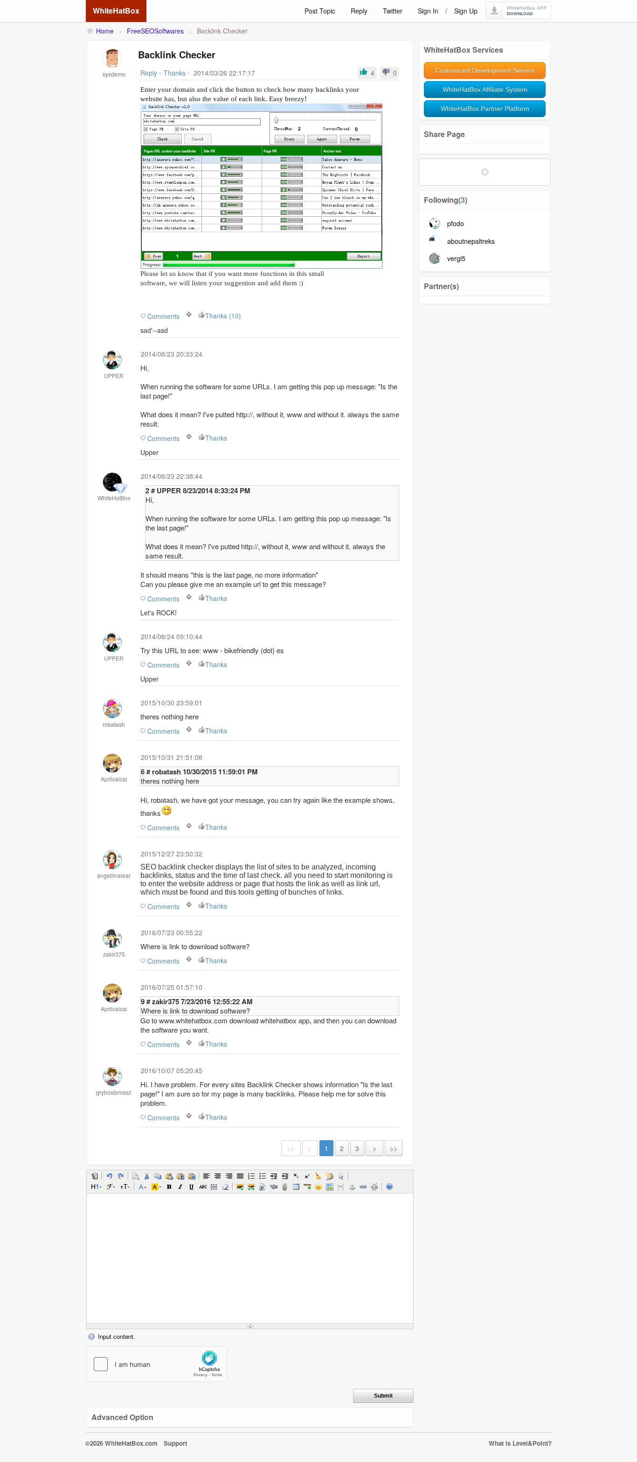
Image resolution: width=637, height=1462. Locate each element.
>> (393, 1148)
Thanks (216, 437)
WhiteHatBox (116, 10)
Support (175, 1443)
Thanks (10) (223, 315)
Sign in (428, 10)
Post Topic (320, 10)
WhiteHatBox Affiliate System (485, 89)
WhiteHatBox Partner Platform (485, 108)
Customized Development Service (485, 70)
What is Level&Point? (520, 1443)
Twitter (392, 10)
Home (105, 30)
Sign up (466, 10)
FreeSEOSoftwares (155, 30)
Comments (163, 316)
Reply (359, 10)
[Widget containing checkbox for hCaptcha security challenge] (156, 1364)
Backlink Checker (222, 30)
